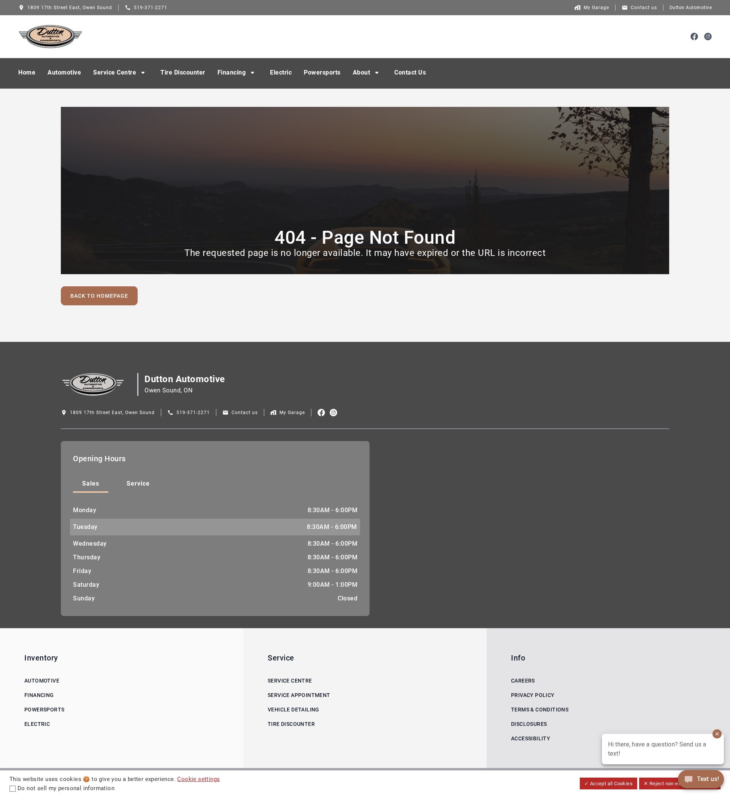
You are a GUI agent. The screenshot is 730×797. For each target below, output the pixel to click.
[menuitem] (26, 73)
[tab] (90, 484)
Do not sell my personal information (65, 788)
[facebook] (694, 36)
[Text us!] (701, 779)
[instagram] (708, 36)
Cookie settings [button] (198, 779)
